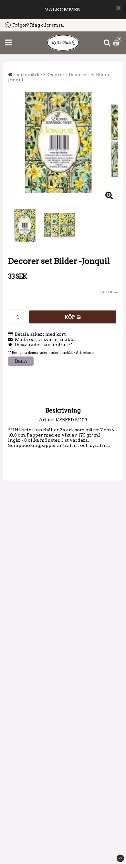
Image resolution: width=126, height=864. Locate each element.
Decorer (55, 74)
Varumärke (29, 74)
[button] (117, 43)
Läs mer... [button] (107, 291)
